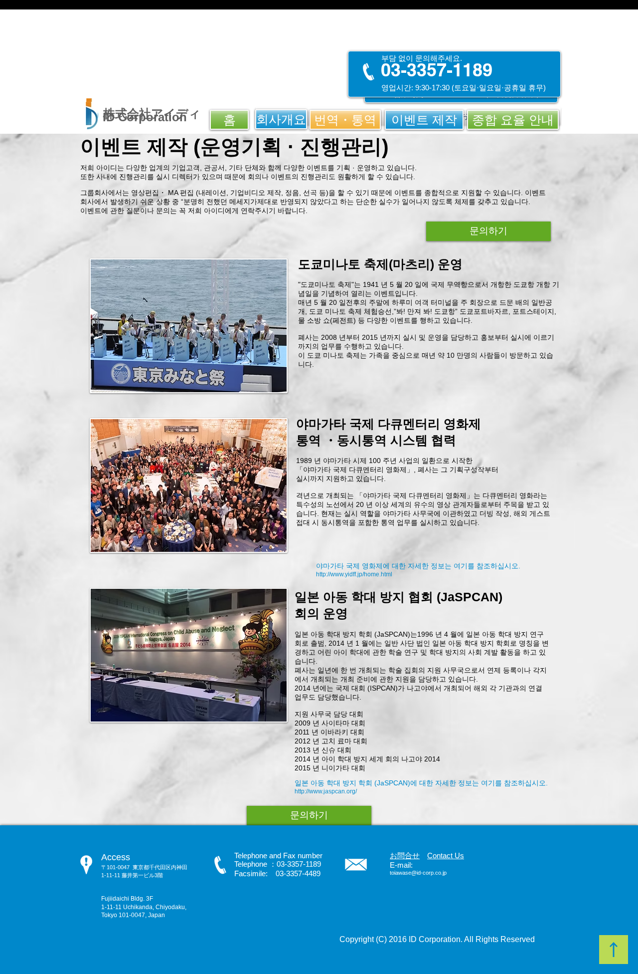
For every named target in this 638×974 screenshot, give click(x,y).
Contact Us (445, 855)
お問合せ (405, 855)
